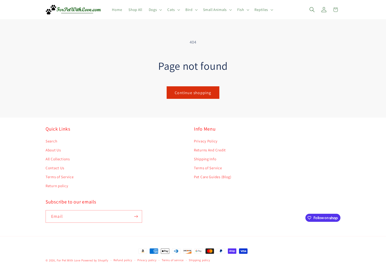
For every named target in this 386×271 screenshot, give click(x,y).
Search (51, 141)
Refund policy (122, 260)
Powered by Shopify (94, 260)
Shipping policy (199, 260)
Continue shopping (193, 92)
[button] (154, 9)
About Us (53, 150)
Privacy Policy (206, 141)
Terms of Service (60, 176)
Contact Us (55, 167)
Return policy (57, 185)
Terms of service (173, 260)
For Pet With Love (68, 260)
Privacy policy (147, 260)
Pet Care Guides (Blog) (212, 176)
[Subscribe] (136, 216)
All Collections (58, 159)
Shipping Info (205, 159)
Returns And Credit (210, 150)
